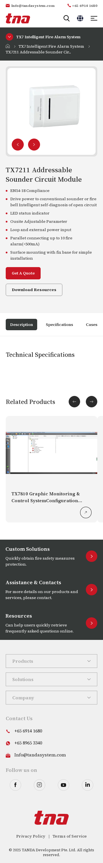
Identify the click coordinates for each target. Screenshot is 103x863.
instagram (39, 785)
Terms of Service (70, 836)
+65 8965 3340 (28, 743)
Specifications (59, 324)
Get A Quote (23, 273)
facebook (15, 785)
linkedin (87, 785)
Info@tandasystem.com (33, 5)
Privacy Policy (30, 836)
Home (8, 46)
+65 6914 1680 (84, 5)
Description (21, 324)
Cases (91, 324)
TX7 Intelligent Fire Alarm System (51, 46)
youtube (63, 785)
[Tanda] (18, 18)
